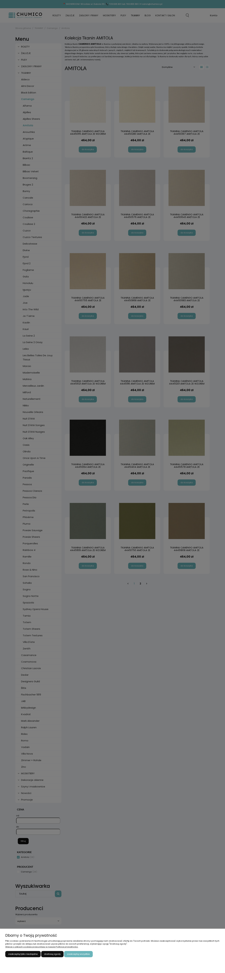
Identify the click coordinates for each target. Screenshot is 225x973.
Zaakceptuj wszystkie (78, 954)
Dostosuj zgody (52, 954)
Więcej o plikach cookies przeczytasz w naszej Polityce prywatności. (41, 946)
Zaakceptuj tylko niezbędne (23, 954)
